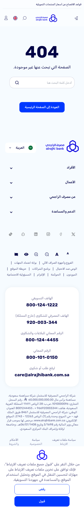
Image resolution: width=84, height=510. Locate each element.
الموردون (72, 274)
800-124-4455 (42, 339)
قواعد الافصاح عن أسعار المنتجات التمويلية (58, 4)
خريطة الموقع (18, 268)
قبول (42, 501)
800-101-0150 (42, 357)
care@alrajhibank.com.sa (42, 374)
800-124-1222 (42, 304)
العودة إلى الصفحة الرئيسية (42, 107)
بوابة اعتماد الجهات (25, 262)
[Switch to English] (15, 18)
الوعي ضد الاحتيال (66, 268)
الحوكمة (56, 274)
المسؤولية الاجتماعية (19, 274)
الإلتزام (41, 274)
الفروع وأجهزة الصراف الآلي (57, 262)
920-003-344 (42, 322)
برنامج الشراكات (41, 268)
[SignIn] (6, 18)
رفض (42, 489)
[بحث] (24, 18)
